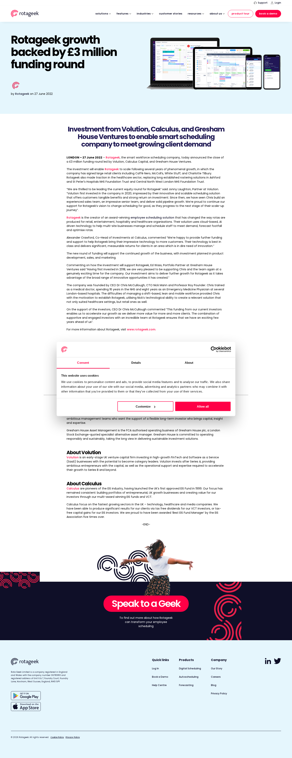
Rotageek (22, 94)
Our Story (216, 668)
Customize (143, 406)
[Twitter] (277, 663)
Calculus (73, 488)
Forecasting (186, 685)
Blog (213, 685)
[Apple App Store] (26, 706)
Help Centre (159, 685)
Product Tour (240, 13)
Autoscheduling (188, 676)
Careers (216, 676)
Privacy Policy (219, 693)
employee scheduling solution (152, 218)
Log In (155, 668)
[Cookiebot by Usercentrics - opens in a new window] (213, 349)
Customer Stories (170, 13)
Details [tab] (136, 362)
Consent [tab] (83, 362)
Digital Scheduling (190, 668)
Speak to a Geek (146, 603)
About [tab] (189, 362)
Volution (73, 457)
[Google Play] (26, 695)
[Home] (25, 14)
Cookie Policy (57, 737)
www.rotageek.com (141, 329)
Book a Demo (268, 13)
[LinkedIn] (268, 663)
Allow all (203, 406)
